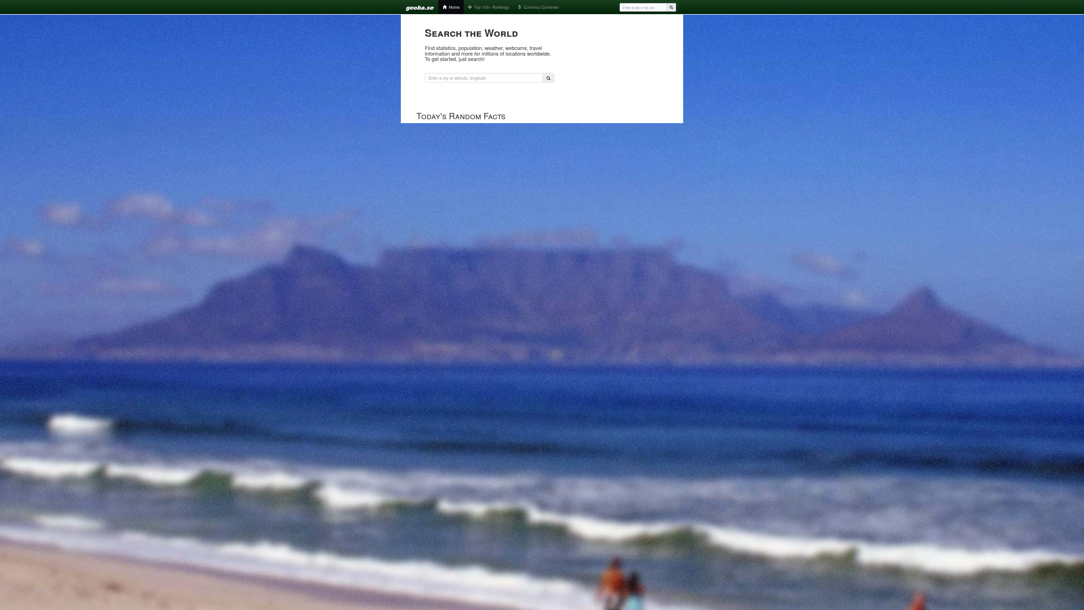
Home (453, 7)
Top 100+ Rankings (490, 7)
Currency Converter (540, 7)
